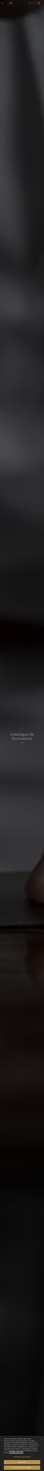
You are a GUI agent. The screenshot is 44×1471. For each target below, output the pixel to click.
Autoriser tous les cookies (22, 1467)
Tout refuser (22, 1462)
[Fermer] (40, 1439)
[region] (22, 1453)
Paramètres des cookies (22, 1457)
